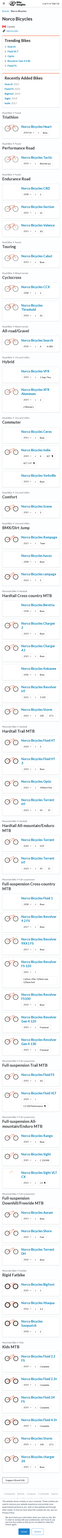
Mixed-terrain (21, 273)
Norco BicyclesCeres (36, 431)
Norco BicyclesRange (37, 1136)
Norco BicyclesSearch (37, 340)
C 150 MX (44, 1160)
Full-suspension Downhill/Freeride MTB (23, 1200)
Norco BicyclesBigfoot (38, 1284)
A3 (41, 231)
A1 (41, 315)
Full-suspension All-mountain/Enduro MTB (22, 1124)
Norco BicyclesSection (37, 207)
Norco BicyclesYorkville (38, 475)
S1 (49, 810)
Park (42, 1237)
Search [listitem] (54, 1493)
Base (45, 133)
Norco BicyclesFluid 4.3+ (39, 1420)
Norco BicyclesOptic (36, 781)
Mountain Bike (9, 591)
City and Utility (22, 357)
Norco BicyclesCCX (35, 287)
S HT (42, 846)
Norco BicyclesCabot (36, 256)
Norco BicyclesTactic (36, 157)
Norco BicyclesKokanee (38, 668)
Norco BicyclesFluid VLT (38, 1093)
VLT (48, 456)
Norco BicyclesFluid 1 (37, 898)
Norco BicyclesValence (38, 225)
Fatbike (23, 1270)
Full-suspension (27, 879)
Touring (9, 246)
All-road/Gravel (15, 331)
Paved (18, 112)
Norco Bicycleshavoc (36, 556)
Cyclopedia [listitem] (43, 1493)
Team (42, 543)
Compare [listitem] (31, 1493)
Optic (10, 56)
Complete (44, 1366)
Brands (5, 11)
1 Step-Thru (45, 377)
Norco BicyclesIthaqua (38, 1303)
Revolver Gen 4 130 (18, 60)
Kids (21, 1342)
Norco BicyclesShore (36, 1231)
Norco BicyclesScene (36, 506)
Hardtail (23, 591)
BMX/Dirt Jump (16, 527)
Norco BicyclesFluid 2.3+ (39, 1379)
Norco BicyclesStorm (36, 709)
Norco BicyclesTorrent (37, 840)
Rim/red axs (45, 163)
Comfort (9, 497)
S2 (41, 213)
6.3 (41, 1309)
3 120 (42, 697)
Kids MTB (10, 1346)
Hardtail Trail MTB (18, 731)
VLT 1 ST (27, 463)
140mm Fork (46, 787)
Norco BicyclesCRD (35, 188)
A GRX (50, 346)
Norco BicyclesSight (36, 1154)
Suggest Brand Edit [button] (15, 1480)
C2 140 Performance (33, 1106)
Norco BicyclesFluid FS (37, 1075)
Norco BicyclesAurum (37, 1212)
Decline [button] (37, 1531)
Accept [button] (24, 1531)
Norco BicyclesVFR (35, 371)
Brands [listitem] (20, 1493)
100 (42, 715)
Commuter (11, 422)
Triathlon (10, 117)
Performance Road (18, 148)
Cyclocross (11, 277)
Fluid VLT (12, 51)
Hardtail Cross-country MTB (27, 595)
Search (11, 46)
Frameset (44, 1027)
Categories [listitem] (9, 1493)
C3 (41, 1183)
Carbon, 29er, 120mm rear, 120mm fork (35, 981)
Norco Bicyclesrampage (38, 574)
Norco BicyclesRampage (39, 537)
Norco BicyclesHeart (36, 126)
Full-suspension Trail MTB (25, 1065)
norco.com (12, 30)
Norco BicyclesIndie (35, 450)
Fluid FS (12, 65)
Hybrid (8, 361)
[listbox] (28, 133)
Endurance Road (16, 179)
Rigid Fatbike (13, 1275)
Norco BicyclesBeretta (38, 605)
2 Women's (28, 407)
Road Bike (7, 112)
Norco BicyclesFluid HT (38, 740)
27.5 (51, 715)
